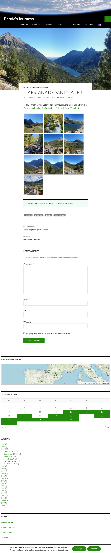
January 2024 (9, 464)
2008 (3, 503)
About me (76, 25)
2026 (3, 444)
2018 (3, 478)
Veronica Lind (7, 532)
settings (64, 550)
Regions (49, 25)
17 (24, 416)
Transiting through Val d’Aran (35, 228)
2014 (3, 488)
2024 (3, 449)
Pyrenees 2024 (41, 88)
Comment (28, 264)
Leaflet (84, 383)
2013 (3, 490)
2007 (3, 505)
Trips (60, 25)
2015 (3, 486)
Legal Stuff (88, 25)
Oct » (107, 427)
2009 (3, 500)
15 (102, 412)
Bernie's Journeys (19, 18)
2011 (3, 495)
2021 (3, 471)
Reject (94, 548)
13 (71, 412)
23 (9, 419)
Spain (53, 98)
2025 (3, 446)
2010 (3, 498)
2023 (3, 466)
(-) (7, 449)
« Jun (4, 427)
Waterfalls (60, 215)
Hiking (48, 215)
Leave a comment (66, 98)
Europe (29, 215)
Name (26, 299)
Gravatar (39, 333)
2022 (3, 468)
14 (86, 412)
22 (102, 416)
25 (40, 419)
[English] (100, 25)
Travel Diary (29, 88)
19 (55, 416)
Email (26, 310)
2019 (3, 476)
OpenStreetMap (95, 383)
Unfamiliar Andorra (31, 238)
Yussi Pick (5, 537)
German (70, 203)
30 (9, 423)
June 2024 (8, 456)
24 (24, 419)
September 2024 (11, 454)
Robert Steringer (8, 527)
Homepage (24, 25)
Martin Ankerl (7, 522)
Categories (36, 25)
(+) (7, 444)
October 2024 (10, 451)
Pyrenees (39, 215)
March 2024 (9, 459)
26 (55, 419)
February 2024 (10, 461)
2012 (3, 493)
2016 (3, 483)
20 (71, 416)
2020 (3, 473)
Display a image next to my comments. (48, 333)
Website (27, 322)
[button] (55, 373)
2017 (3, 481)
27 (71, 419)
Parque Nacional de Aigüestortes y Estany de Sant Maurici (50, 108)
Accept (79, 548)
